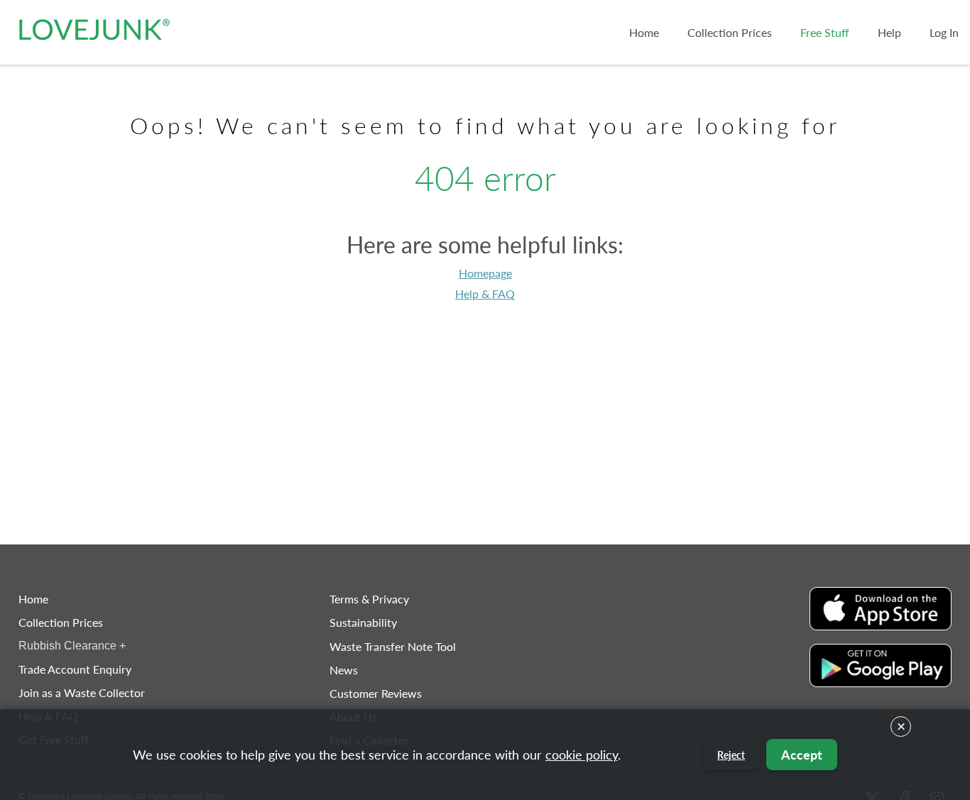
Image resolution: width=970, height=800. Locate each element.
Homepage (485, 273)
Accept (801, 754)
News (343, 669)
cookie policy (581, 754)
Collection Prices (60, 622)
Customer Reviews (375, 693)
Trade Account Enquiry (74, 669)
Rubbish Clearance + (72, 646)
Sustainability (363, 622)
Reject (731, 755)
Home (33, 599)
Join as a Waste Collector (81, 692)
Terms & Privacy (369, 599)
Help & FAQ (485, 293)
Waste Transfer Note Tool (392, 646)
